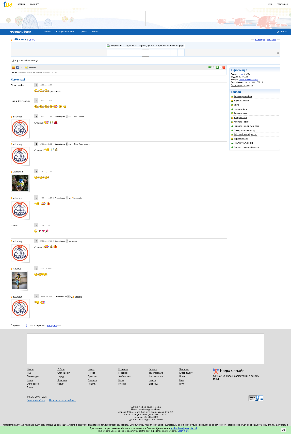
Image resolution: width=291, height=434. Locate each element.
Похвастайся (240, 109)
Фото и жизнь (240, 113)
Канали (95, 31)
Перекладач (33, 376)
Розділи (33, 4)
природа (22, 72)
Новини (152, 380)
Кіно (181, 380)
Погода (91, 373)
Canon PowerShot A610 (248, 79)
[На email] (13, 67)
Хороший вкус (241, 138)
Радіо (30, 387)
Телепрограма (156, 373)
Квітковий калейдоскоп (245, 134)
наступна (271, 39)
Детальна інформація (242, 85)
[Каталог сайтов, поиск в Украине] (256, 397)
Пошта (30, 369)
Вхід (270, 4)
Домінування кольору (244, 130)
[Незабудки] (131, 53)
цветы (29, 72)
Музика (122, 384)
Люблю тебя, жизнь (243, 143)
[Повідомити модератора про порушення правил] (224, 67)
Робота (60, 369)
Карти (121, 380)
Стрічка (83, 31)
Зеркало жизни (241, 100)
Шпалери (62, 380)
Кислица (17, 268)
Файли (60, 384)
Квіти (236, 105)
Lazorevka (18, 171)
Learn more (183, 431)
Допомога (282, 31)
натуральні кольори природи (45, 72)
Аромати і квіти (241, 121)
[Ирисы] (110, 53)
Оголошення (63, 373)
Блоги (182, 376)
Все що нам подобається (246, 147)
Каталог (153, 369)
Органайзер (33, 384)
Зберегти (32, 67)
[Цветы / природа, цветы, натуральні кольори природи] (145, 46)
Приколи (92, 376)
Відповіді (153, 384)
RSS (29, 373)
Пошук (91, 369)
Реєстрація (282, 4)
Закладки (184, 369)
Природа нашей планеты (246, 126)
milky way (19, 39)
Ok (283, 430)
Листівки (92, 380)
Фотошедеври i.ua (243, 96)
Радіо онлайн (232, 370)
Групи (182, 384)
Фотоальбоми (156, 376)
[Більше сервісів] (21, 67)
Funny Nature (240, 117)
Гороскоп (122, 373)
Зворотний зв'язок (36, 400)
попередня (260, 39)
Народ (60, 376)
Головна (21, 4)
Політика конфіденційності (62, 400)
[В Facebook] (17, 67)
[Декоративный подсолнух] (145, 53)
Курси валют (185, 373)
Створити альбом (65, 31)
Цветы (32, 39)
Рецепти (92, 384)
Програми (123, 369)
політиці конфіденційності (184, 428)
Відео (30, 380)
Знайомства (124, 376)
